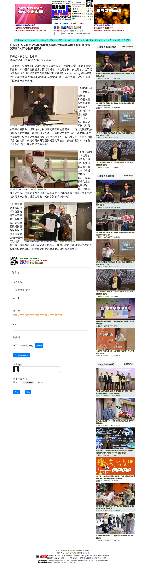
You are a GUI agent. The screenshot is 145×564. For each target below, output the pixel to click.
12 (79, 11)
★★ (22, 314)
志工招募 (66, 553)
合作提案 (72, 553)
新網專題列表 (128, 176)
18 (77, 14)
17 (75, 14)
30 (80, 6)
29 (79, 6)
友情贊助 (59, 553)
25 (77, 16)
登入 (76, 31)
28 (77, 6)
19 (79, 14)
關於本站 (59, 550)
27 (75, 6)
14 (82, 11)
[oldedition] (77, 27)
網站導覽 (66, 550)
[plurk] (60, 27)
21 (82, 14)
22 (84, 14)
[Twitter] (64, 27)
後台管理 (86, 553)
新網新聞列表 (128, 364)
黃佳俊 (32, 263)
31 (82, 6)
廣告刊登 (86, 550)
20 (80, 14)
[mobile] (69, 27)
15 (84, 11)
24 (75, 16)
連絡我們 (79, 553)
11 (77, 11)
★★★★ (42, 314)
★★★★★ (55, 314)
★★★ (31, 314)
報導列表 (127, 46)
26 (79, 16)
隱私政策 (79, 550)
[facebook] (56, 27)
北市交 (27, 263)
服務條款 (72, 550)
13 (80, 11)
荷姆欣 (37, 263)
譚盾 (42, 263)
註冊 (81, 31)
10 (75, 11)
